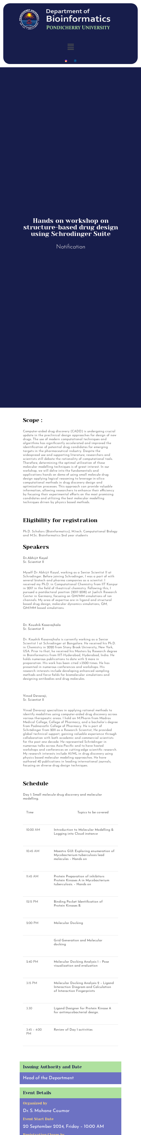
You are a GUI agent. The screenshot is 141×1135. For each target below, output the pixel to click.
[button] (70, 47)
